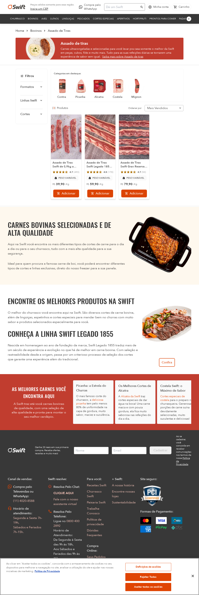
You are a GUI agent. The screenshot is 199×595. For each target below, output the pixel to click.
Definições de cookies (148, 567)
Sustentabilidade (124, 502)
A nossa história (123, 485)
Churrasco (17, 18)
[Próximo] (189, 19)
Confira (167, 362)
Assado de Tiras (59, 31)
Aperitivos (123, 18)
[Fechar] (193, 576)
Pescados (83, 18)
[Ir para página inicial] (17, 7)
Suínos (54, 18)
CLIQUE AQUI (63, 493)
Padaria (184, 18)
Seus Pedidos (96, 557)
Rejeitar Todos (148, 577)
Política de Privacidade (47, 571)
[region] (99, 576)
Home (20, 31)
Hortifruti (139, 18)
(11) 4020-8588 (23, 501)
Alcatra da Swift (130, 396)
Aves (44, 18)
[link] (39, 9)
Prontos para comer (162, 18)
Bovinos (33, 18)
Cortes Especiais (103, 18)
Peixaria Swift (96, 502)
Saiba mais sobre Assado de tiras (122, 57)
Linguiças (68, 18)
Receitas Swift (96, 485)
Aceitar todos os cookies (148, 587)
